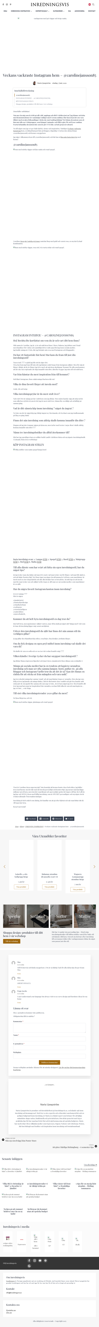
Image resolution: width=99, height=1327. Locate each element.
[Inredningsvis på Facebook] (3, 4)
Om (69, 11)
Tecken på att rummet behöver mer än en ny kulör (13, 1211)
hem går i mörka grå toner (30, 241)
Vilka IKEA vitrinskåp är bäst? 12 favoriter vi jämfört (13, 1185)
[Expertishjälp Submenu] (49, 11)
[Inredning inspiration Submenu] (32, 11)
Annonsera (79, 11)
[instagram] (34, 1260)
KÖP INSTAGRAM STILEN (24, 101)
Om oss (9, 1312)
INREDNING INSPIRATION (34, 826)
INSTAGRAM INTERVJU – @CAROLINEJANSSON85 (33, 98)
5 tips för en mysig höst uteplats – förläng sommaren (86, 1185)
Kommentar (18, 1021)
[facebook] (29, 1260)
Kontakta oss (11, 1310)
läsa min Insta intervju (69, 137)
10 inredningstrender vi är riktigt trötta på (37, 1184)
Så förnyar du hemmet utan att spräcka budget (37, 1210)
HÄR (45, 559)
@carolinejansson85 (23, 95)
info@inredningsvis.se (14, 1293)
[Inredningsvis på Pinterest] (10, 4)
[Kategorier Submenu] (64, 11)
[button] (4, 866)
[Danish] (89, 4)
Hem (5, 11)
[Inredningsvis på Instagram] (7, 4)
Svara (19, 974)
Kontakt (91, 11)
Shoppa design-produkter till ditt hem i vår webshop (34, 104)
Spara (23, 19)
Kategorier (58, 11)
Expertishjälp (41, 11)
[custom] (45, 1260)
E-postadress (18, 1044)
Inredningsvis (10, 1281)
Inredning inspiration (20, 11)
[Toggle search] (93, 4)
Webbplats (17, 1052)
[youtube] (40, 1260)
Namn (16, 1035)
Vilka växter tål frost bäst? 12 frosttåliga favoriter (61, 1185)
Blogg (22, 826)
